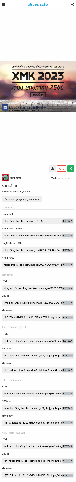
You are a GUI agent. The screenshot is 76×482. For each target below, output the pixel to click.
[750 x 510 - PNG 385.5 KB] (52, 168)
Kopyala (67, 221)
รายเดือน (9, 185)
